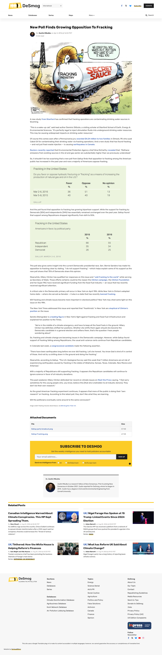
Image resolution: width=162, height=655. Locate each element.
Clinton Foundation (120, 280)
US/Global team (73, 463)
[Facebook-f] (122, 6)
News (49, 582)
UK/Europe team (90, 463)
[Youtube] (140, 638)
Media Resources (135, 596)
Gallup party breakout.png (42, 429)
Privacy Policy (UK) (135, 614)
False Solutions (94, 604)
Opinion (91, 618)
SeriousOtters (16, 649)
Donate (149, 6)
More (91, 15)
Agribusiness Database (56, 604)
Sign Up (121, 457)
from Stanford (48, 119)
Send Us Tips (133, 600)
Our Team (131, 586)
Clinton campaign (99, 280)
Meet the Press (105, 380)
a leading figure (57, 317)
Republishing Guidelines (138, 593)
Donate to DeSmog (135, 604)
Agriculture (92, 596)
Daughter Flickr (68, 406)
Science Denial (94, 586)
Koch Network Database (57, 607)
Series (49, 589)
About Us (131, 582)
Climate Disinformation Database (60, 600)
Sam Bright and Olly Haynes (20, 551)
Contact (131, 589)
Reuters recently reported (42, 150)
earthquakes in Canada (84, 144)
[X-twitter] (126, 6)
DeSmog (31, 5)
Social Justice (93, 593)
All (61, 463)
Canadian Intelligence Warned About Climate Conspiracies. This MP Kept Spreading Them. (30, 517)
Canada (91, 611)
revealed (112, 150)
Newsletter (132, 635)
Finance (91, 614)
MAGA (91, 534)
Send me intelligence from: (45, 463)
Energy (90, 582)
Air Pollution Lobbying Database (60, 611)
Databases (51, 586)
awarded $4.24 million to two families (93, 139)
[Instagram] (143, 638)
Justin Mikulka (45, 33)
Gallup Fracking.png (39, 434)
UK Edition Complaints (137, 618)
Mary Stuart (14, 524)
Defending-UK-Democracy (24, 559)
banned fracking (107, 294)
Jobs (130, 607)
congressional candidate (62, 346)
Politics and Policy (95, 600)
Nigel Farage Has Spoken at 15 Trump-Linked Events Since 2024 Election (104, 517)
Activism (91, 607)
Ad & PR (91, 589)
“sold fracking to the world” (106, 277)
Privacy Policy (133, 611)
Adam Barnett (91, 524)
